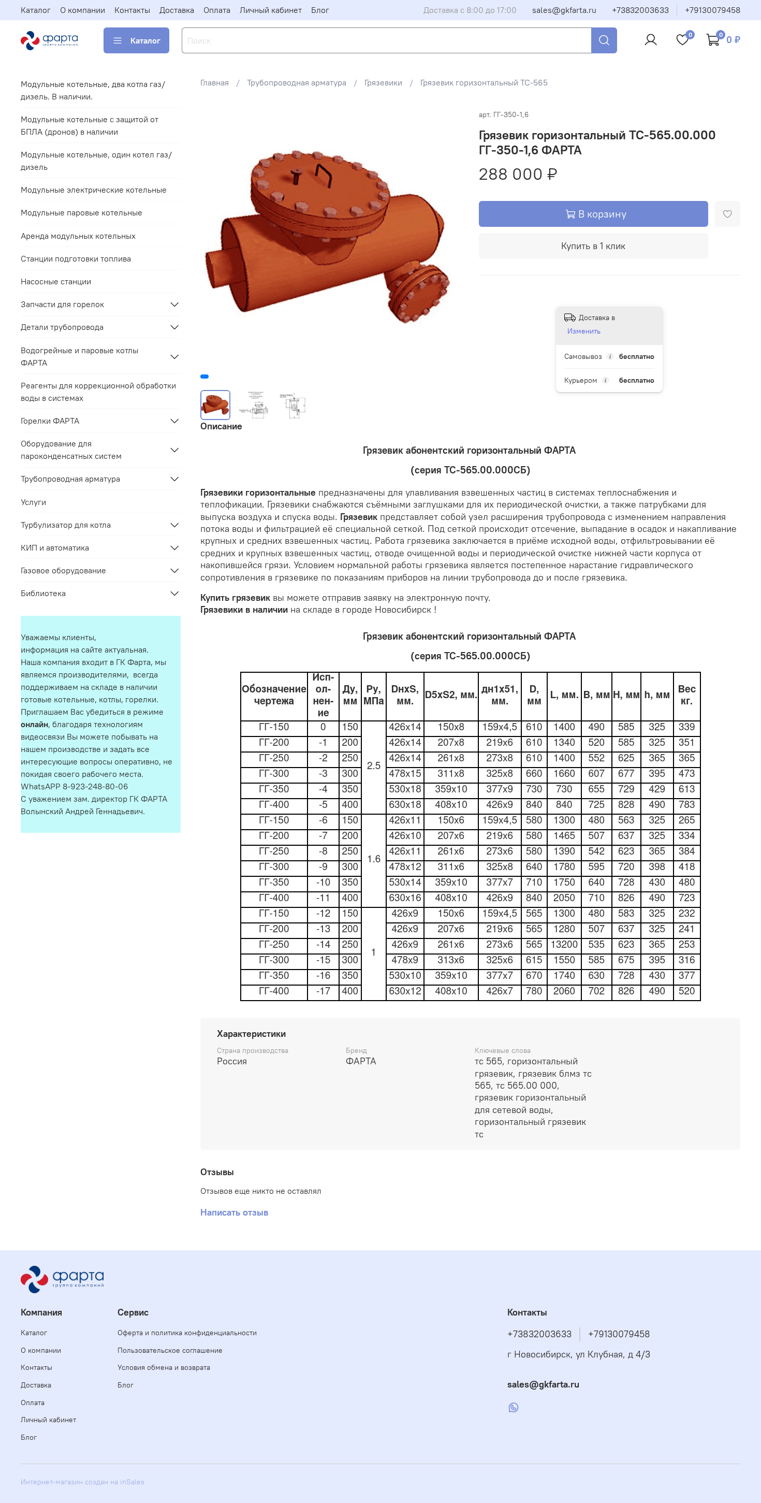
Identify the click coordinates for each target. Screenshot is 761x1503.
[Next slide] (445, 238)
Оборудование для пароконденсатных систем (71, 449)
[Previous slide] (216, 238)
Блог (320, 10)
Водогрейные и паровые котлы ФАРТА (79, 356)
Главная (214, 82)
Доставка (176, 10)
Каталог (36, 10)
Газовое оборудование (63, 570)
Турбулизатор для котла (66, 524)
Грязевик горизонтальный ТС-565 (484, 82)
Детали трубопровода (62, 327)
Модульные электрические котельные (94, 189)
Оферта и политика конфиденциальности (187, 1332)
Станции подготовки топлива (76, 258)
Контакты (132, 10)
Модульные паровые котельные (81, 212)
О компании (82, 10)
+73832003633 (640, 10)
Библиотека (43, 593)
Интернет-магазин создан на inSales (82, 1481)
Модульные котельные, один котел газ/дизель (96, 160)
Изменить (584, 331)
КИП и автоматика (55, 547)
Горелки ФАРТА (50, 420)
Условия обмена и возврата (164, 1367)
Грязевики (383, 82)
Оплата (216, 10)
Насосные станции (56, 281)
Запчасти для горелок (62, 304)
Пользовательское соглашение (170, 1350)
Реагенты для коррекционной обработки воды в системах (98, 391)
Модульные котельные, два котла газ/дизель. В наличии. (93, 90)
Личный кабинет (271, 10)
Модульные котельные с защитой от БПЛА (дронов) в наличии (89, 125)
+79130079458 (712, 10)
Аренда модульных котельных (78, 235)
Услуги (33, 502)
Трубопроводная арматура (296, 82)
